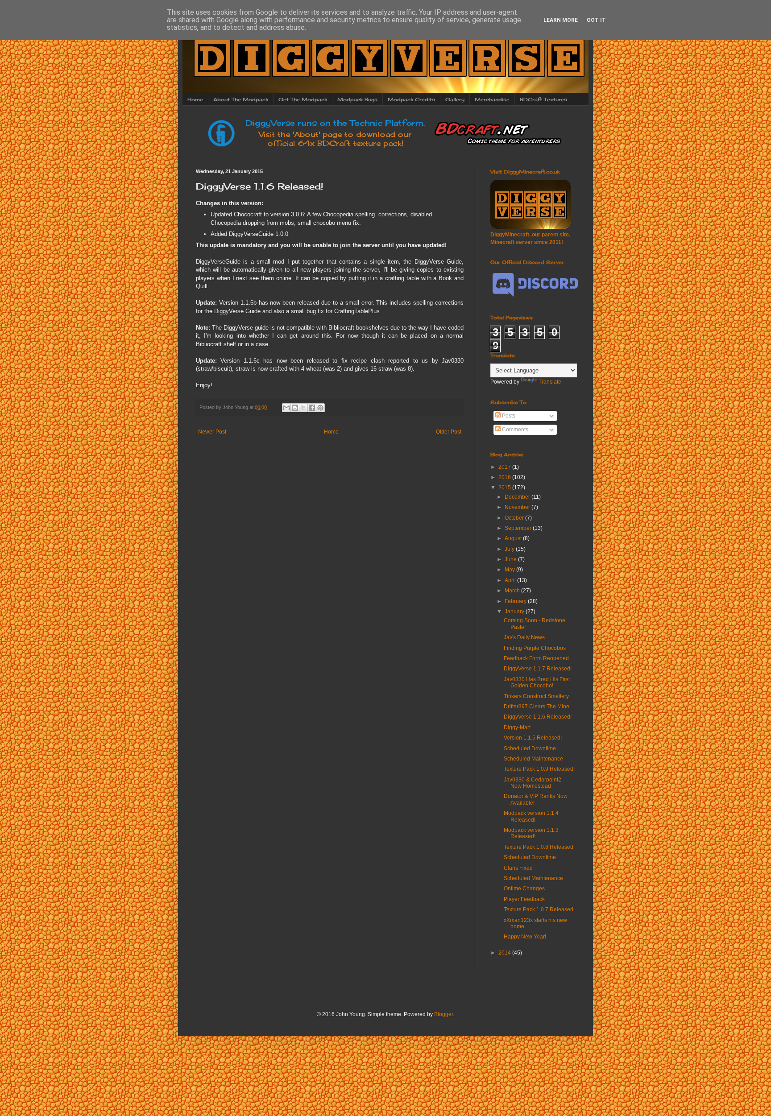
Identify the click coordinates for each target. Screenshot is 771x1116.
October (515, 518)
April (511, 580)
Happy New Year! (525, 937)
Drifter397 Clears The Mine (536, 706)
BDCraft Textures (543, 99)
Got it (596, 20)
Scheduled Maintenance (533, 759)
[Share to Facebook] (311, 407)
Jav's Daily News (524, 637)
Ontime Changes (524, 888)
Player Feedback (524, 899)
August (514, 538)
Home (195, 99)
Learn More (560, 20)
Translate (550, 382)
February (516, 601)
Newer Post (212, 432)
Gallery (454, 99)
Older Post (448, 432)
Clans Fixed (518, 868)
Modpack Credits (411, 99)
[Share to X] (303, 407)
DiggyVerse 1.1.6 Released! (538, 717)
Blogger (443, 1014)
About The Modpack (240, 99)
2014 (505, 953)
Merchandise (492, 99)
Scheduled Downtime (530, 748)
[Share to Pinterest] (320, 407)
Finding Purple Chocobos (535, 648)
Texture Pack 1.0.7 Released (538, 909)
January (515, 611)
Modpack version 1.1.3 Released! (531, 833)
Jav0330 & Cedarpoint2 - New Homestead (534, 783)
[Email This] (286, 407)
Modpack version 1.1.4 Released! (531, 816)
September (519, 528)
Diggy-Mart (517, 727)
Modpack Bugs (357, 99)
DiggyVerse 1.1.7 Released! (538, 668)
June (511, 559)
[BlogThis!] (294, 407)
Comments (514, 429)
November (518, 507)
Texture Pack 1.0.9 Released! (539, 769)
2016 (505, 477)
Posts (508, 416)
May (510, 569)
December (518, 497)
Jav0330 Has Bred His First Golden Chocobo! (537, 682)
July (510, 549)
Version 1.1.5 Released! (533, 738)
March (513, 590)
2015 (505, 487)
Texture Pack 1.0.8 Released (538, 847)
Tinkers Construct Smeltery (536, 696)
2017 (505, 467)
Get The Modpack (302, 99)
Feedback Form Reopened (536, 658)
